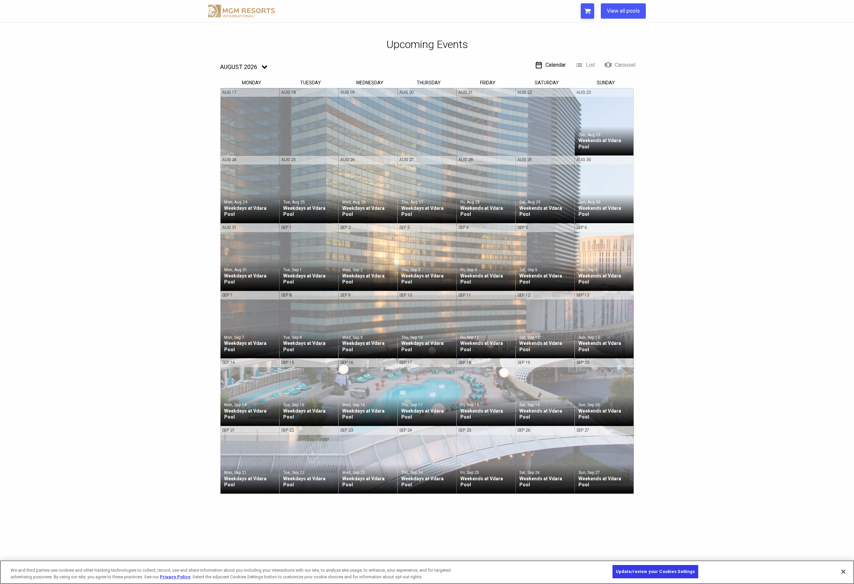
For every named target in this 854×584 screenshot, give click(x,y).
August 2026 (238, 66)
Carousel (625, 65)
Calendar (555, 65)
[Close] (843, 571)
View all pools (623, 11)
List (590, 65)
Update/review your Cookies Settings (655, 571)
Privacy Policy (175, 576)
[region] (427, 572)
